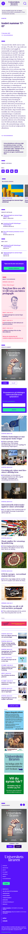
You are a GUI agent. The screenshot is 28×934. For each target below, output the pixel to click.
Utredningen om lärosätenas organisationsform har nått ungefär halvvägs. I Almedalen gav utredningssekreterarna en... (12, 477)
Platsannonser (7, 878)
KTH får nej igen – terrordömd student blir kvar (13, 575)
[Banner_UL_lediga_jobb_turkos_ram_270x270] (14, 772)
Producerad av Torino (6, 932)
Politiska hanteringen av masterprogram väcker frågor (13, 438)
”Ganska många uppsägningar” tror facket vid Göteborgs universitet (8, 644)
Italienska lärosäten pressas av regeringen (8, 691)
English (5, 904)
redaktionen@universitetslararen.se (13, 338)
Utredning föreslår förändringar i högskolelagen (12, 224)
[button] (25, 3)
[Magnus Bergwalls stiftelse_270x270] (14, 729)
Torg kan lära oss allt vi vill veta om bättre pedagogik (14, 291)
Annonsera (6, 893)
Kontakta (6, 889)
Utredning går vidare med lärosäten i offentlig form (14, 471)
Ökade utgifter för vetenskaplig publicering (13, 542)
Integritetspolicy (8, 902)
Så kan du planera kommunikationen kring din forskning (8, 668)
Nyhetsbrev (6, 895)
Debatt (4, 198)
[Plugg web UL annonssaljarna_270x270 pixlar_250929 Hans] (14, 793)
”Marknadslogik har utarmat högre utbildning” (12, 216)
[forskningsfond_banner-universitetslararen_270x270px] (14, 751)
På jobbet (4, 665)
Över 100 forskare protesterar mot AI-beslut (13, 232)
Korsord (5, 899)
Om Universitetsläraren (10, 891)
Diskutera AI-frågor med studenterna (8, 683)
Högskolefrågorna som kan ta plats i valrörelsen (9, 698)
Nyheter (3, 18)
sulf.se (4, 918)
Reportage (5, 867)
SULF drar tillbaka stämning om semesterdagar (9, 636)
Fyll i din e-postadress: (9, 401)
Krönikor (5, 281)
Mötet (3, 673)
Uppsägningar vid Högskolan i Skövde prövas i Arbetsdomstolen (8, 653)
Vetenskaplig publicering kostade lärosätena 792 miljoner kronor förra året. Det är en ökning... (12, 547)
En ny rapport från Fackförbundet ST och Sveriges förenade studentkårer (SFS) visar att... (13, 511)
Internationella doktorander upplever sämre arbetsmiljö (12, 506)
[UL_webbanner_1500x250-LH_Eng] (14, 625)
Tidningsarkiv (7, 897)
